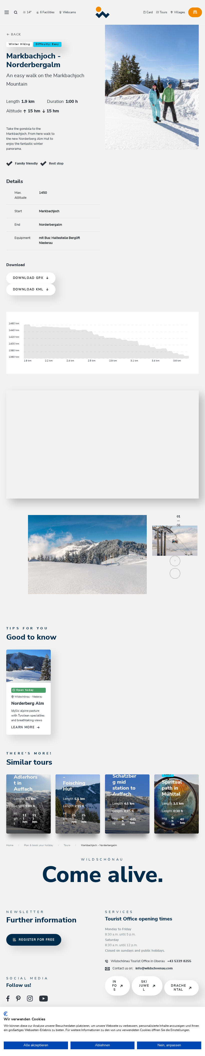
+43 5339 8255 (151, 961)
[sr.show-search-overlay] (15, 12)
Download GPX (28, 278)
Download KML (28, 289)
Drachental (178, 987)
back (15, 34)
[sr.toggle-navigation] (6, 12)
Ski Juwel (144, 985)
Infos (114, 985)
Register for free (36, 939)
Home (9, 845)
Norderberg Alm (27, 703)
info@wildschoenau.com (142, 968)
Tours (67, 845)
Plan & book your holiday (38, 845)
